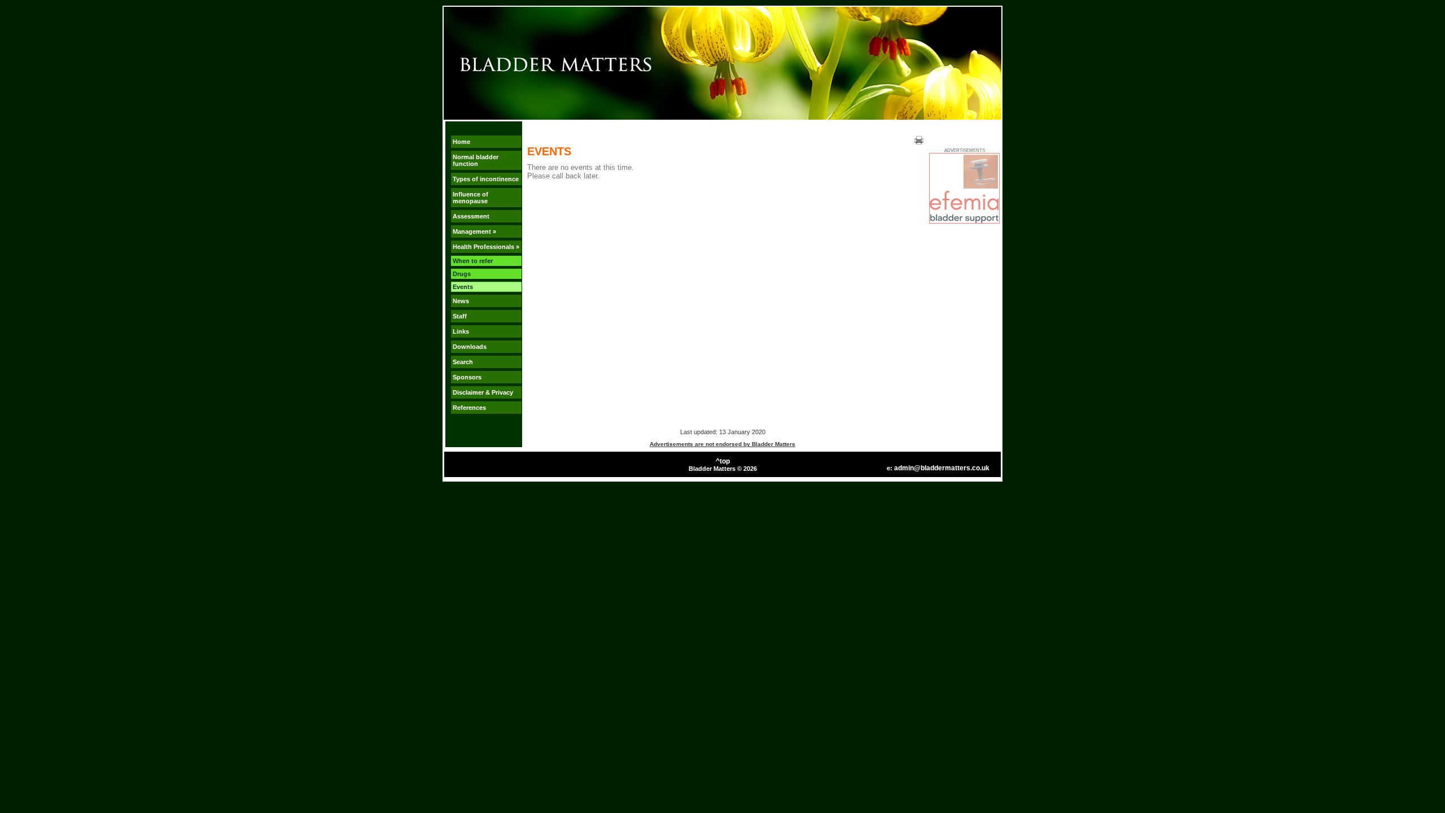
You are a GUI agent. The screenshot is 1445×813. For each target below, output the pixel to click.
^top (723, 461)
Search (463, 362)
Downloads (470, 346)
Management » (474, 231)
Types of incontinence (486, 179)
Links (461, 331)
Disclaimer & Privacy (483, 392)
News (461, 301)
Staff (460, 316)
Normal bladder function (475, 160)
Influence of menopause (470, 197)
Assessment (471, 216)
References (469, 407)
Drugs (462, 273)
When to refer (473, 260)
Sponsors (467, 377)
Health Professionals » (486, 246)
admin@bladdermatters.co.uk (941, 468)
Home (461, 141)
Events (463, 286)
